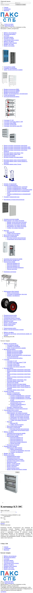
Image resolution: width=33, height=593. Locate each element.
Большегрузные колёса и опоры (15, 460)
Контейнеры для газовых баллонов (19, 418)
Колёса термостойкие (13, 465)
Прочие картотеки (15, 443)
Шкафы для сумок (9, 453)
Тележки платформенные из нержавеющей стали (18, 405)
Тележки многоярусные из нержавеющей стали (17, 402)
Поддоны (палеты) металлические (19, 429)
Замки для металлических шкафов (16, 348)
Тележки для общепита (16, 452)
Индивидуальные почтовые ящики (16, 384)
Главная (6, 7)
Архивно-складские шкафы (14, 411)
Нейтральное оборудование (14, 447)
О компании (7, 9)
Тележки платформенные (14, 394)
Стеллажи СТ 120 (12, 361)
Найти (17, 472)
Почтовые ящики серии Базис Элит (17, 379)
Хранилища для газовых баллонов (19, 417)
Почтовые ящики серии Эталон (15, 390)
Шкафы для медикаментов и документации (19, 355)
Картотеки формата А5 (16, 439)
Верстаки (9, 421)
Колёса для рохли (12, 466)
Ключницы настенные (13, 444)
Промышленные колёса (13, 457)
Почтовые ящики (8, 368)
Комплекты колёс (12, 462)
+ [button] (16, 512)
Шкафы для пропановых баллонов (19, 416)
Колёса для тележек (9, 455)
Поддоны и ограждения (13, 427)
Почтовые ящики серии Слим (15, 381)
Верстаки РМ (14, 423)
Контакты (6, 10)
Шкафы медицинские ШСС (14, 353)
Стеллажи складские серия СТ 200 (16, 362)
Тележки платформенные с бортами (20, 397)
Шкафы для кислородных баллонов (20, 414)
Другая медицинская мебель (15, 358)
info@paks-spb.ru (9, 25)
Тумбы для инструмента (16, 424)
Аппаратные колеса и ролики (15, 459)
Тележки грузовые (9, 391)
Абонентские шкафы (12, 382)
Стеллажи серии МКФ (13, 363)
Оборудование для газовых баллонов (17, 413)
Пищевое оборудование (10, 446)
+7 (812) (8, 24)
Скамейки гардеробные (13, 346)
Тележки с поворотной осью (15, 407)
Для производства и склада (11, 410)
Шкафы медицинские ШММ (15, 352)
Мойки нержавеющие (16, 449)
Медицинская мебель (9, 349)
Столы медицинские (12, 356)
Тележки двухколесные (13, 392)
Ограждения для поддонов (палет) (19, 430)
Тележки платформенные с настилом (20, 395)
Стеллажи (6, 359)
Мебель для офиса (9, 431)
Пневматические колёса (13, 456)
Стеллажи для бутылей (13, 365)
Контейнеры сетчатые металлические (17, 408)
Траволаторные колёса (13, 468)
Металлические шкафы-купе (15, 434)
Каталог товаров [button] (5, 340)
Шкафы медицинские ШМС (15, 350)
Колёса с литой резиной (13, 463)
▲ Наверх (3, 591)
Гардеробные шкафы (12, 345)
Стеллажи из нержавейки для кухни (20, 450)
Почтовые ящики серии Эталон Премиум (18, 385)
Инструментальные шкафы (14, 426)
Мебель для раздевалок (10, 343)
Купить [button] (3, 523)
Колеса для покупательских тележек (17, 469)
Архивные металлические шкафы (16, 433)
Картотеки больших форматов (18, 442)
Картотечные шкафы (12, 436)
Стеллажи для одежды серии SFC (16, 366)
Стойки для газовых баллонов (18, 420)
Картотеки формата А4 (16, 437)
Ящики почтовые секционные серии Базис (19, 369)
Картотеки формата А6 (16, 440)
